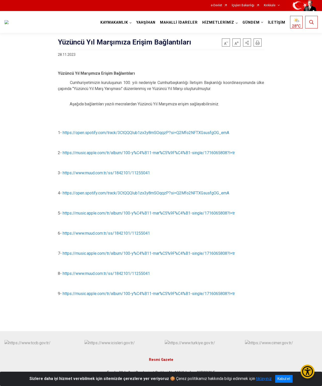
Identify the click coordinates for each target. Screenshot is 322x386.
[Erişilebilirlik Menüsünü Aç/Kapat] (307, 371)
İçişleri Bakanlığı (243, 5)
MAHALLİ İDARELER (179, 22)
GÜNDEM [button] (251, 22)
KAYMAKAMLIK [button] (114, 22)
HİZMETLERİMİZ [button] (218, 22)
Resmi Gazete (161, 360)
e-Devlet (216, 5)
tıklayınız (264, 378)
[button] (247, 42)
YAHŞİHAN (145, 22)
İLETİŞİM (276, 22)
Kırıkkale (269, 5)
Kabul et (283, 379)
